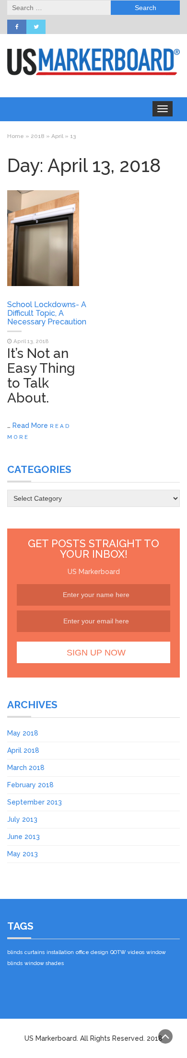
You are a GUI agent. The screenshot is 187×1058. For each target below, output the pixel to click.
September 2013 (34, 802)
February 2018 (30, 785)
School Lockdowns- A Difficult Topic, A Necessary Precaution (46, 313)
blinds (15, 952)
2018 (38, 136)
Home (15, 136)
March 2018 (26, 767)
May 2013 (22, 854)
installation (60, 952)
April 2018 (23, 750)
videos (136, 952)
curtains (34, 952)
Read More (30, 425)
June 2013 (23, 836)
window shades (44, 963)
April (57, 136)
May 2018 (22, 733)
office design (92, 952)
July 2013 (22, 819)
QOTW (118, 952)
